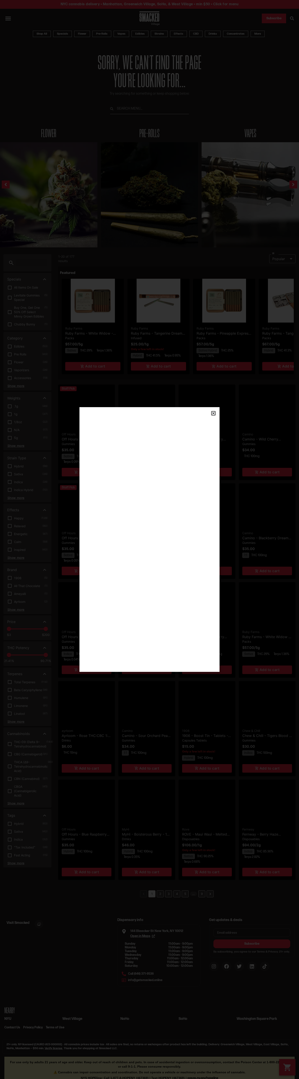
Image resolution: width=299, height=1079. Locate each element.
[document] (149, 539)
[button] (213, 413)
